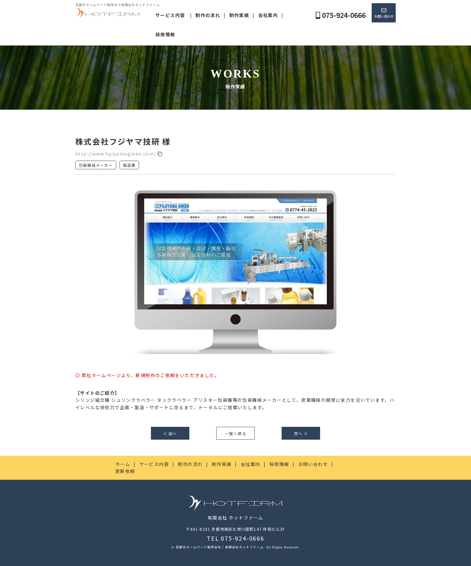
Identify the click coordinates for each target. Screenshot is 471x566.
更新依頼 (125, 471)
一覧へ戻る (235, 433)
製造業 (129, 165)
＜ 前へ (170, 433)
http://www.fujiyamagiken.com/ (116, 153)
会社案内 (268, 15)
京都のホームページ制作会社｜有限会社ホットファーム (220, 547)
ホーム (122, 464)
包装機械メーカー (96, 165)
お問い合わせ (383, 16)
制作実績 (239, 15)
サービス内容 (170, 15)
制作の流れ (207, 15)
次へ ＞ (301, 433)
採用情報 (165, 34)
